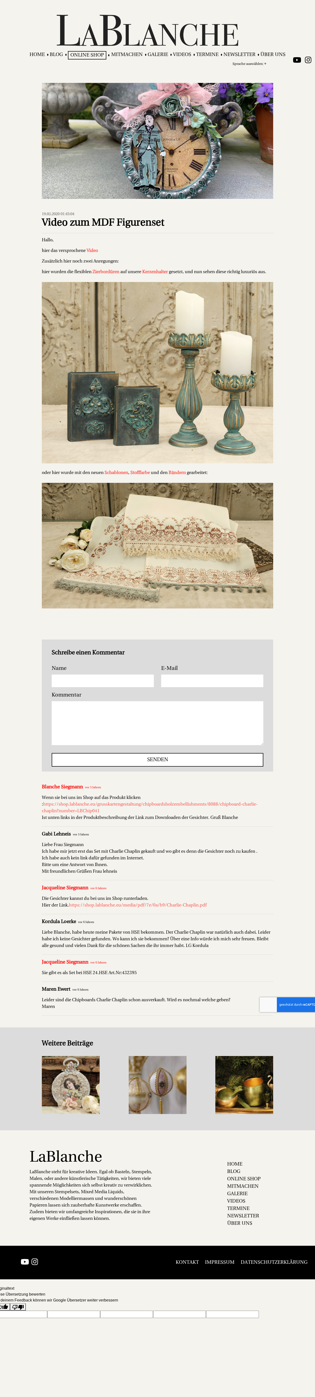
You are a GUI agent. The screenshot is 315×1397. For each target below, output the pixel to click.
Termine (207, 54)
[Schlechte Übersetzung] (18, 1307)
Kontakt (187, 1262)
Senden (157, 759)
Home (37, 54)
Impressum (220, 1262)
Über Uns (272, 54)
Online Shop (87, 55)
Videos (182, 54)
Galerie (158, 54)
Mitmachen (127, 54)
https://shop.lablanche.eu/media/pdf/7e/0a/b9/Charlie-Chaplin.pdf (138, 905)
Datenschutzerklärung (274, 1262)
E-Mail (169, 668)
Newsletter (239, 54)
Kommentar (66, 695)
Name (59, 668)
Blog (56, 54)
